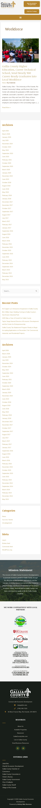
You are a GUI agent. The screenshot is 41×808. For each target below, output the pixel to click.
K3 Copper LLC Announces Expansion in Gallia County (20, 309)
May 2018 (5, 192)
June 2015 (5, 257)
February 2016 (7, 244)
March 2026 (6, 134)
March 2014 (6, 270)
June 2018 (5, 189)
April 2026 (5, 131)
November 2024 (7, 143)
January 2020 (6, 173)
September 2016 (7, 231)
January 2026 (6, 137)
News (4, 83)
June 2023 (5, 156)
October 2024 (6, 147)
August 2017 (6, 215)
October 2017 (6, 208)
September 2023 (7, 153)
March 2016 (6, 241)
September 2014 (7, 266)
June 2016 (5, 237)
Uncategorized (7, 523)
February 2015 (7, 260)
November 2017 (7, 205)
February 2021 (7, 160)
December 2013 (7, 276)
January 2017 (6, 228)
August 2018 (6, 186)
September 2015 (7, 253)
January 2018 (6, 198)
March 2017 (6, 221)
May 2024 (5, 150)
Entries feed (6, 543)
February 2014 (7, 273)
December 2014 (7, 263)
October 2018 (6, 182)
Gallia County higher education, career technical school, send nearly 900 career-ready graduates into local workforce (19, 72)
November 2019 (7, 176)
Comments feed (7, 546)
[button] (20, 17)
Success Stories (7, 519)
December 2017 (7, 202)
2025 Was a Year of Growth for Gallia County (16, 318)
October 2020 (6, 163)
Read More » (6, 107)
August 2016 (6, 234)
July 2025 (5, 140)
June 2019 (5, 179)
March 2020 (6, 169)
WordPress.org (7, 550)
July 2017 (5, 218)
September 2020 (7, 166)
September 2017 (7, 211)
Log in (4, 540)
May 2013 (5, 279)
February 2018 (7, 195)
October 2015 (6, 250)
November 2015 (7, 247)
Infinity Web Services (24, 804)
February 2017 (7, 224)
